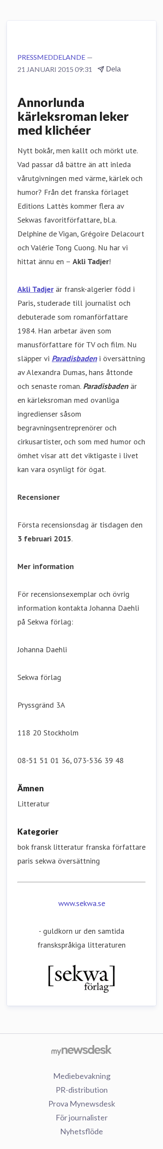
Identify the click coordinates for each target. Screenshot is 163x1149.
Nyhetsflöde (81, 1131)
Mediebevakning (81, 1076)
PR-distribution (82, 1089)
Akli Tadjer (35, 289)
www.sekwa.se (81, 903)
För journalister (82, 1117)
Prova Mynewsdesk (81, 1103)
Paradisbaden (74, 358)
